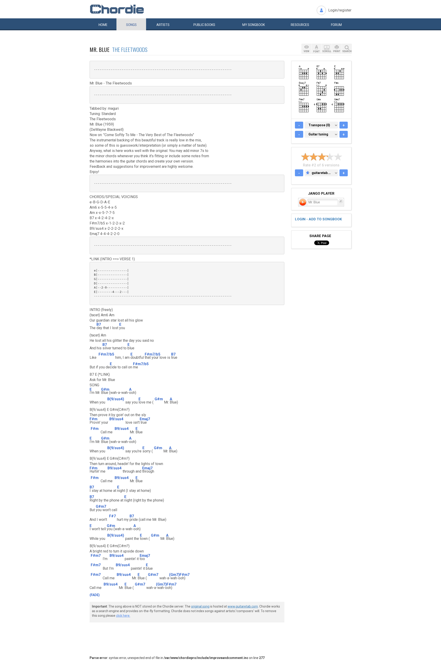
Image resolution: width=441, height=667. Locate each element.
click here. (123, 615)
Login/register (339, 10)
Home (103, 25)
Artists (163, 25)
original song (200, 606)
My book (253, 25)
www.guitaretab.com (243, 606)
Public (204, 25)
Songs (131, 25)
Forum (336, 25)
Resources (300, 25)
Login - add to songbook (318, 219)
